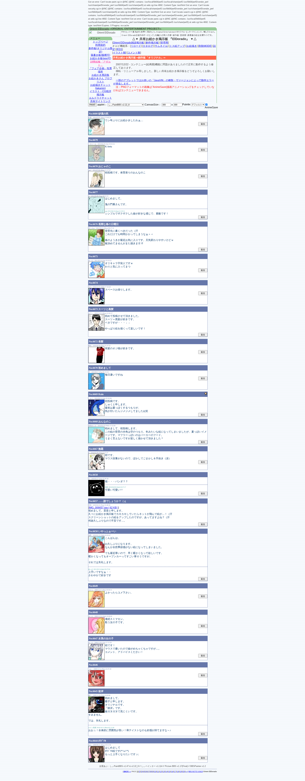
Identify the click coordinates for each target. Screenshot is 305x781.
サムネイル (161, 46)
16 (172, 771)
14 (166, 771)
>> (127, 771)
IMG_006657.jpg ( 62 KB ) (103, 507)
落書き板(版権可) (100, 55)
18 (178, 771)
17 (175, 771)
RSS (119, 49)
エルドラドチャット (100, 98)
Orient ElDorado (99, 28)
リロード (136, 46)
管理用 (164, 42)
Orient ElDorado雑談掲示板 (128, 42)
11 (158, 771)
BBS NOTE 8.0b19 (195, 771)
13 (164, 771)
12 (161, 771)
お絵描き (192, 46)
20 (184, 771)
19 (181, 771)
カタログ (148, 46)
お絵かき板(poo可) (100, 58)
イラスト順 (119, 52)
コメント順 (134, 52)
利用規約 (100, 45)
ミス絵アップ (177, 46)
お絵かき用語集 (100, 75)
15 (169, 771)
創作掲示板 (152, 42)
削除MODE (205, 46)
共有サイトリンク (100, 101)
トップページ (100, 41)
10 (155, 771)
